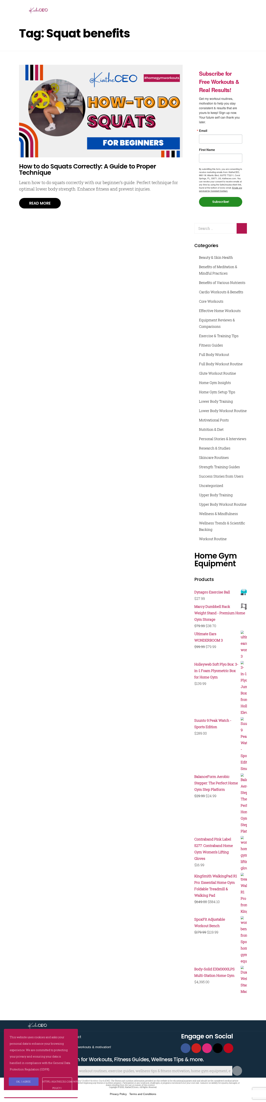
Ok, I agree (23, 1081)
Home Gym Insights (215, 382)
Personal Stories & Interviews (222, 438)
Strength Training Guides (219, 467)
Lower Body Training (216, 401)
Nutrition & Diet (211, 429)
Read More (40, 203)
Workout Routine (213, 538)
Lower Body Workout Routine (223, 410)
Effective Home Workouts (220, 310)
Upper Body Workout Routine (223, 504)
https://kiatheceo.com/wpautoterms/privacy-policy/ (57, 1085)
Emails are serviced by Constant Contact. (220, 189)
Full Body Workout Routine (221, 364)
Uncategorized (211, 485)
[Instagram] (207, 1048)
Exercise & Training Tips (219, 335)
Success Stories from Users (221, 476)
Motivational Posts (214, 420)
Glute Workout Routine (217, 373)
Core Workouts (211, 301)
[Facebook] (185, 1048)
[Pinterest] (228, 1048)
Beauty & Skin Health (216, 257)
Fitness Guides (211, 345)
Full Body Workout (214, 354)
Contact (74, 1036)
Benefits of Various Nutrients (222, 282)
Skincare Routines (214, 457)
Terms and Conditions (142, 1094)
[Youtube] (196, 1048)
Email (203, 130)
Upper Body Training (216, 495)
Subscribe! (220, 201)
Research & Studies (214, 448)
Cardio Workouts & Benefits (221, 292)
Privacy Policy (118, 1094)
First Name (207, 149)
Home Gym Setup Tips (217, 392)
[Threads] (218, 1048)
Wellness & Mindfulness (218, 513)
